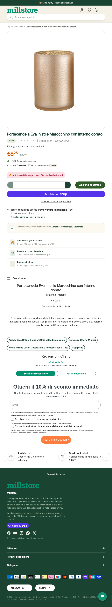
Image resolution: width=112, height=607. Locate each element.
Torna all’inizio (54, 474)
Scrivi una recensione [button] (36, 373)
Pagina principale (15, 27)
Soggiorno (77, 347)
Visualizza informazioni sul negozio (28, 217)
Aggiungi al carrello (90, 184)
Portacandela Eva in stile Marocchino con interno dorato (51, 27)
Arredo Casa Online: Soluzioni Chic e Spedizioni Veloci (37, 340)
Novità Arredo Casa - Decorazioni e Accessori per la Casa (38, 347)
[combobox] (56, 17)
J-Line (11, 141)
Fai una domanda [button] (76, 373)
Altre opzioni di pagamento (56, 201)
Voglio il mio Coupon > (56, 439)
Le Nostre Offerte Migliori (82, 340)
